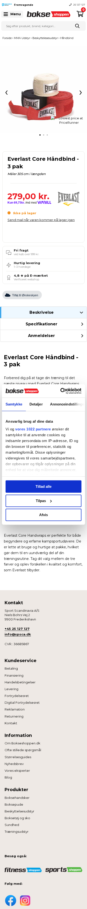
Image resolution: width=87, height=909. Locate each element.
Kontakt (11, 723)
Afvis (43, 515)
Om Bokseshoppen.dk (22, 743)
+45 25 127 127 (17, 629)
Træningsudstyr (17, 831)
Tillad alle (43, 486)
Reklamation (15, 709)
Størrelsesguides (18, 757)
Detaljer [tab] (36, 404)
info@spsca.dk (18, 634)
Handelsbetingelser (20, 682)
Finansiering (14, 675)
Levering (11, 689)
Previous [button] (39, 4)
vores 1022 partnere (33, 429)
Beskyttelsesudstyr (19, 811)
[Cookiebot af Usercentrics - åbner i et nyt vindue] (61, 391)
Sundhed (12, 825)
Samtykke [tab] (14, 404)
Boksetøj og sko (17, 818)
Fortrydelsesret (17, 696)
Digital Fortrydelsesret (22, 702)
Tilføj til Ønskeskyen (25, 295)
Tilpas (41, 501)
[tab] (40, 135)
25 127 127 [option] (79, 4)
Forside (7, 38)
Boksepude (14, 804)
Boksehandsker (17, 798)
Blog (8, 777)
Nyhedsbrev (14, 764)
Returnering (14, 716)
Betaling (11, 668)
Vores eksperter (17, 770)
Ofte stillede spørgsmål (23, 750)
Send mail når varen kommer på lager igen (41, 220)
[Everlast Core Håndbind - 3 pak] (43, 89)
